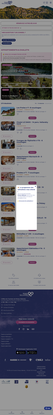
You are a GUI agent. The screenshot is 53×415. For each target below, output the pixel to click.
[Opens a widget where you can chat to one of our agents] (48, 408)
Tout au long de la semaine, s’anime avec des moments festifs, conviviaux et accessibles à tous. (26, 197)
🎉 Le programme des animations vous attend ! (26, 189)
